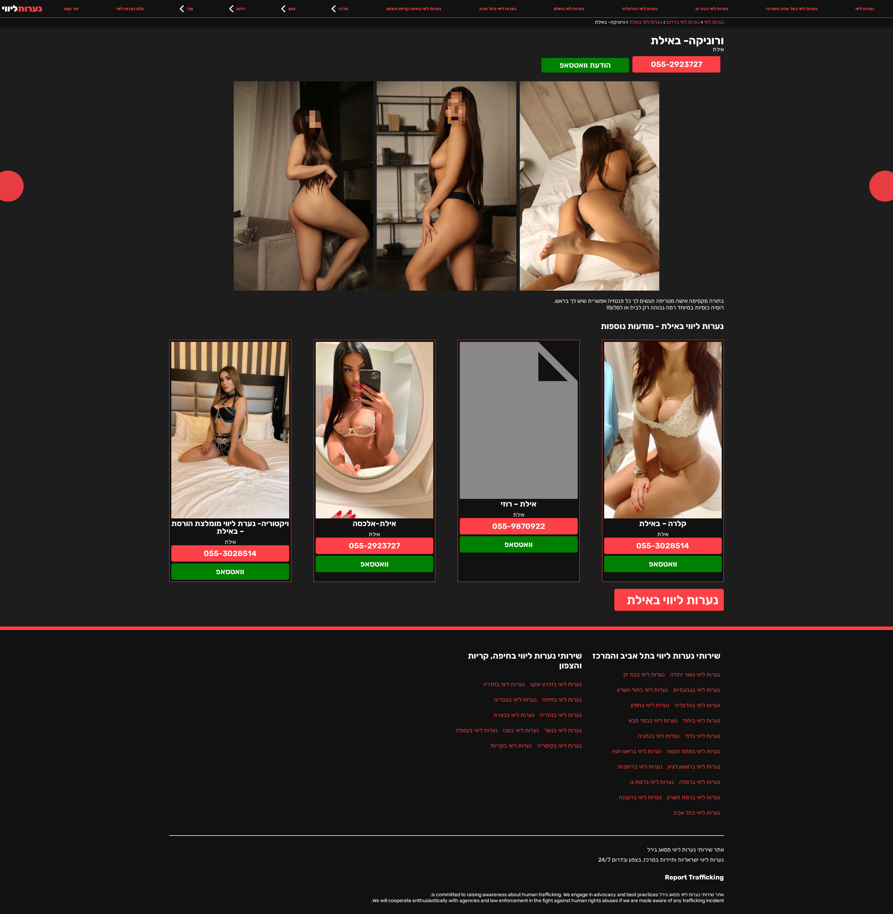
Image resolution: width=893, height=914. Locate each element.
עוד (190, 8)
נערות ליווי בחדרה (504, 684)
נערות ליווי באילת (672, 599)
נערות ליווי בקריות (511, 745)
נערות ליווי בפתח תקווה (693, 751)
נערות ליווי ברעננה (640, 797)
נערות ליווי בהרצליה (640, 8)
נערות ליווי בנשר (563, 730)
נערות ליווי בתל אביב (497, 8)
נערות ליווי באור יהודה (695, 674)
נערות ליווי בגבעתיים (696, 690)
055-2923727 (676, 64)
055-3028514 (662, 545)
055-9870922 (518, 526)
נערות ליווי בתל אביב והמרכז (791, 8)
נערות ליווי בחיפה (562, 699)
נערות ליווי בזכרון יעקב (556, 684)
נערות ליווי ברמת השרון (693, 797)
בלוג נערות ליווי (130, 8)
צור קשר (70, 8)
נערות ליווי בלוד (702, 736)
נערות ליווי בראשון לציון (694, 766)
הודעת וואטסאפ (585, 65)
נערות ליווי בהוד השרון (642, 690)
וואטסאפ (663, 564)
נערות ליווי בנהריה (561, 715)
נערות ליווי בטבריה (515, 699)
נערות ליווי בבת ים (712, 8)
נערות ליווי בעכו (521, 730)
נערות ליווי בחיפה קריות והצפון (414, 8)
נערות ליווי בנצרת (514, 715)
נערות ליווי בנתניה (659, 736)
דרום (241, 8)
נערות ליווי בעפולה (477, 730)
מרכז (343, 8)
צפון (291, 8)
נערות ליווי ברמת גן (652, 782)
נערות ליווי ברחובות (640, 766)
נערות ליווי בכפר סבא (653, 720)
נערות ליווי (864, 8)
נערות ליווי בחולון (569, 8)
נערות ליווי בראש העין (636, 751)
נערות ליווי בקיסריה (559, 745)
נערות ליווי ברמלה (699, 782)
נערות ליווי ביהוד (701, 720)
